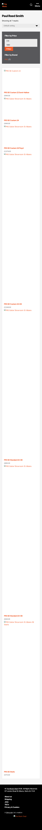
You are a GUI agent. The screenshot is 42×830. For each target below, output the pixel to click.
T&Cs (7, 805)
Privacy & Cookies (12, 807)
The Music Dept (12, 789)
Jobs (6, 802)
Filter (8, 49)
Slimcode (9, 813)
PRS (6, 59)
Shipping (8, 799)
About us (8, 797)
